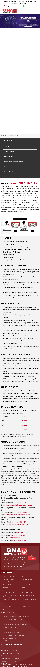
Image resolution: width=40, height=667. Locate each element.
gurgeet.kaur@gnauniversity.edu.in (18, 515)
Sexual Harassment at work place (11, 600)
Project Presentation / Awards (13, 161)
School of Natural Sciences (11, 632)
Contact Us (6, 590)
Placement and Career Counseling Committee (10, 596)
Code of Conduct (9, 167)
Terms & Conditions (9, 609)
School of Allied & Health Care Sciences (15, 635)
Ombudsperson (26, 584)
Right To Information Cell (10, 604)
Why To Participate (10, 141)
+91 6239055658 (15, 538)
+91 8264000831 (16, 656)
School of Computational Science (13, 619)
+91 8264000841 (16, 658)
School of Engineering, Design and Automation (17, 616)
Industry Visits (7, 581)
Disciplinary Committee (29, 599)
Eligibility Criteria (9, 151)
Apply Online (7, 584)
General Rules (8, 156)
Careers (5, 587)
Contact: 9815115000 (21, 522)
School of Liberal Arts (9, 638)
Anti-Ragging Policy (9, 592)
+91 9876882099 (15, 661)
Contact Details (8, 172)
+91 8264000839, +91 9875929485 (23, 664)
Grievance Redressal (28, 595)
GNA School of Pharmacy (10, 641)
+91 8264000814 (10, 648)
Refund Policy (7, 606)
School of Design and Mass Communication (16, 624)
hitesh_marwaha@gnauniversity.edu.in (19, 505)
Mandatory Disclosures (29, 590)
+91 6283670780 (18, 535)
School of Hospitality (9, 622)
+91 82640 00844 (20, 512)
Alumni (24, 576)
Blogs (23, 587)
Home (5, 135)
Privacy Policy (26, 606)
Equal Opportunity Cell (28, 592)
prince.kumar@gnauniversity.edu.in (18, 524)
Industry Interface (27, 579)
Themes (6, 146)
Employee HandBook (28, 604)
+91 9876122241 (14, 653)
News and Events (8, 579)
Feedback (25, 581)
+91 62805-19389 (19, 541)
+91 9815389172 (22, 532)
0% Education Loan (9, 576)
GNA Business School (9, 627)
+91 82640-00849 (20, 503)
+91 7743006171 (12, 650)
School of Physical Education (12, 630)
